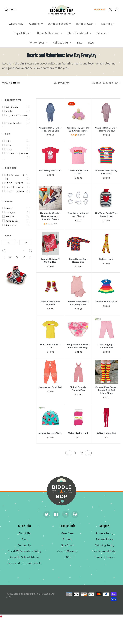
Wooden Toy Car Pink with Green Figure (78, 129)
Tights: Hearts (106, 259)
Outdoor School (58, 23)
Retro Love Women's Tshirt (50, 346)
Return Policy (104, 539)
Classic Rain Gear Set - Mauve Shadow (106, 129)
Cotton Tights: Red (106, 433)
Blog (91, 42)
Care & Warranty (67, 551)
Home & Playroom (48, 33)
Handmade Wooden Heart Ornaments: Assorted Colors (50, 216)
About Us (24, 533)
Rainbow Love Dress (106, 301)
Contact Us (25, 545)
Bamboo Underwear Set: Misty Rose (78, 303)
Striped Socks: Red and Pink (50, 303)
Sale (79, 42)
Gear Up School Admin (24, 557)
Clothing (34, 23)
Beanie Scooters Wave (50, 433)
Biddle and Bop (61, 491)
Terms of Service (104, 557)
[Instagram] (65, 514)
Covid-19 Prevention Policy (24, 551)
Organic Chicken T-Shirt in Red (50, 260)
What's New (16, 23)
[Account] (110, 9)
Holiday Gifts (60, 42)
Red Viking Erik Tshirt (50, 170)
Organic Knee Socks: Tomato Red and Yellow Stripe (106, 390)
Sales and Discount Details (24, 563)
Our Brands (99, 9)
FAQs (67, 557)
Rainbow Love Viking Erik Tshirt (106, 172)
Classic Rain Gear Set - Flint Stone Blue (50, 129)
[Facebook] (56, 514)
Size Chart (67, 545)
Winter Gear (37, 42)
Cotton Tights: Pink (78, 433)
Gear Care (67, 533)
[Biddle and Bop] (61, 9)
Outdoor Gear (84, 23)
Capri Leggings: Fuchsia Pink (106, 346)
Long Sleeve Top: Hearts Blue (78, 260)
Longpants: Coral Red (50, 387)
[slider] (3, 250)
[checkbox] (18, 107)
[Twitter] (46, 514)
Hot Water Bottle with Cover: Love (106, 214)
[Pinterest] (75, 514)
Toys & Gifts (21, 33)
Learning (106, 23)
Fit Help (67, 539)
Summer (102, 33)
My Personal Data (104, 551)
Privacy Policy (104, 533)
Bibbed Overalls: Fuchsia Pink (78, 388)
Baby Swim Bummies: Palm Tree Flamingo (78, 346)
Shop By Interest (78, 33)
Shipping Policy (104, 545)
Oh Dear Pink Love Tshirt (78, 172)
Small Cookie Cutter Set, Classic (78, 214)
